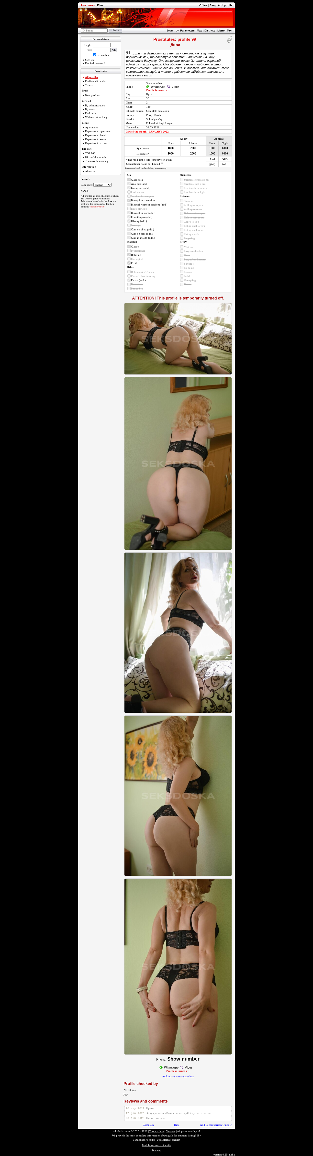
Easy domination (193, 251)
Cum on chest (138, 229)
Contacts (170, 1131)
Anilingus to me (193, 209)
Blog (213, 5)
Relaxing (136, 254)
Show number (154, 83)
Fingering (189, 238)
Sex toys (136, 225)
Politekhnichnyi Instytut (159, 123)
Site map (156, 1150)
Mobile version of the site (156, 1145)
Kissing (135, 221)
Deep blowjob (139, 208)
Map (199, 30)
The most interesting (96, 161)
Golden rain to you (194, 213)
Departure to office (96, 143)
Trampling (190, 280)
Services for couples (142, 196)
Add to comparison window (178, 1076)
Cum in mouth (139, 237)
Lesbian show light (194, 192)
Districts (209, 30)
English (176, 1139)
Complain (148, 1124)
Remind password (95, 63)
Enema (188, 271)
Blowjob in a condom (143, 200)
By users (90, 109)
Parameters (187, 30)
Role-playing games (142, 271)
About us (90, 171)
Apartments (91, 127)
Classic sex (137, 179)
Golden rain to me (194, 217)
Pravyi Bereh (153, 115)
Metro (221, 30)
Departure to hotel (95, 135)
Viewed (89, 84)
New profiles (92, 95)
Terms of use (156, 1131)
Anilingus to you (193, 205)
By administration (95, 105)
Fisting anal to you (194, 225)
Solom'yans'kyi (154, 119)
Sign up (89, 59)
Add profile (225, 5)
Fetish (187, 276)
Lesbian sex (137, 192)
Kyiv (149, 94)
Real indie (90, 113)
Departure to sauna (95, 139)
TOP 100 (90, 153)
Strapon (188, 200)
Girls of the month (95, 157)
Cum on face (138, 233)
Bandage (189, 263)
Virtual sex (137, 284)
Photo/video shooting (143, 276)
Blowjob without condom (145, 204)
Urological (137, 259)
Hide (176, 1124)
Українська (163, 1139)
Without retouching (96, 117)
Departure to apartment (98, 131)
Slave (187, 255)
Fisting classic (191, 234)
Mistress (188, 247)
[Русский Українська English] (102, 184)
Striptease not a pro (195, 183)
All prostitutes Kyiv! (188, 1131)
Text (229, 30)
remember (103, 54)
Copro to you (191, 221)
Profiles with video (95, 81)
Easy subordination (195, 259)
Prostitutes (88, 5)
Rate (125, 1094)
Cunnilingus (138, 217)
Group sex (137, 187)
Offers (203, 5)
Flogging (189, 267)
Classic (135, 246)
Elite (100, 5)
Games (187, 284)
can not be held (96, 206)
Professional (138, 250)
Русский (150, 1139)
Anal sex (136, 183)
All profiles (91, 77)
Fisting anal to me (194, 229)
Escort (134, 280)
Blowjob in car (139, 212)
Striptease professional (196, 179)
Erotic (134, 263)
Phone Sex (137, 288)
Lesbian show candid (196, 187)
